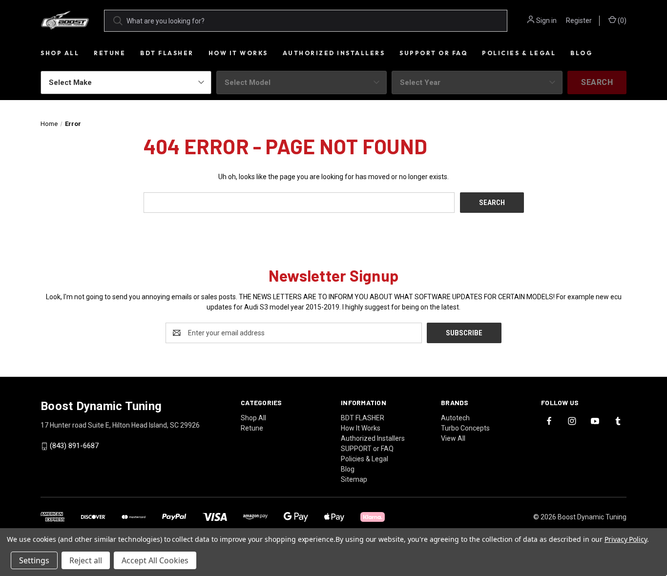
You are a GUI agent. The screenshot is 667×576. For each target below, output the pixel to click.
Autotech (455, 418)
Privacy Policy (625, 539)
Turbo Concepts (465, 428)
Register (579, 20)
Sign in (546, 20)
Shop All (60, 53)
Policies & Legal (519, 53)
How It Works (238, 53)
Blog (581, 53)
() (621, 20)
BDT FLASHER (167, 53)
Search (597, 82)
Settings (34, 560)
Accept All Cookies (155, 560)
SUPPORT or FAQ (433, 53)
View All (453, 438)
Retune (109, 53)
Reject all (85, 560)
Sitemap (354, 479)
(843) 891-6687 (74, 446)
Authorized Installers (334, 53)
